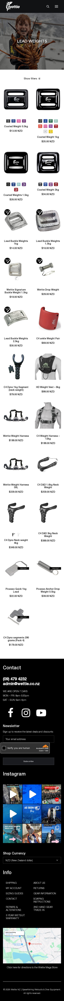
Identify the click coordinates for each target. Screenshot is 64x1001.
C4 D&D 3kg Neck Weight (48, 534)
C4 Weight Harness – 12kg (48, 437)
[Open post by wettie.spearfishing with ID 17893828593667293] (12, 813)
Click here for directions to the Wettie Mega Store (32, 967)
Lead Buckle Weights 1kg (16, 242)
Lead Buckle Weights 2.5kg (16, 340)
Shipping (11, 882)
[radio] (8, 120)
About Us (39, 882)
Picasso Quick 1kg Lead (16, 590)
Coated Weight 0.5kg (16, 126)
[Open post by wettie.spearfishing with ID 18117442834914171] (51, 833)
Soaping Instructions (41, 900)
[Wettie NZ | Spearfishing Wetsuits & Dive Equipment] (18, 6)
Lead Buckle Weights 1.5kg (48, 242)
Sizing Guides (14, 893)
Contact (11, 898)
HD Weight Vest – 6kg (48, 387)
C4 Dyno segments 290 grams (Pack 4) (16, 639)
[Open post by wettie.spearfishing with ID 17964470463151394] (12, 833)
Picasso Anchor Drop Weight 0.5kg (48, 590)
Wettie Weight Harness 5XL (16, 486)
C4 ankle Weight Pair (48, 338)
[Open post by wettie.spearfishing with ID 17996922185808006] (32, 813)
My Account (13, 888)
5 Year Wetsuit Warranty (15, 917)
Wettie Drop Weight (48, 289)
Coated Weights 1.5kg (16, 195)
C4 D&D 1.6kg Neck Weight (48, 486)
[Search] (46, 6)
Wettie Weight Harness (16, 436)
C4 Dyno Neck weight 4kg (16, 541)
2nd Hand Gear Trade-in (43, 908)
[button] (56, 6)
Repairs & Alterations (13, 908)
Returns (38, 888)
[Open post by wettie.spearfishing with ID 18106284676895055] (32, 794)
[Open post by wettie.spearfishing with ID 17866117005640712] (51, 813)
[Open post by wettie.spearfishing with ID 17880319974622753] (51, 794)
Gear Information (44, 893)
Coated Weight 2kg (48, 189)
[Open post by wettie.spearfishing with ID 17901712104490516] (32, 833)
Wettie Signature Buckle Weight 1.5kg (16, 291)
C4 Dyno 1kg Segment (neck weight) (16, 388)
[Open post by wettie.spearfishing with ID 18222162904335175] (12, 794)
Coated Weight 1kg (48, 137)
